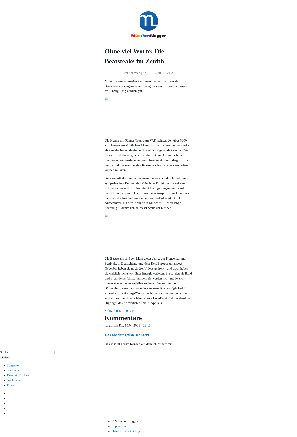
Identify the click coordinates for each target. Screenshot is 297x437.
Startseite (13, 365)
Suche (4, 352)
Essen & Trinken (18, 375)
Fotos (10, 385)
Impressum (119, 426)
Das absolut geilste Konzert (127, 335)
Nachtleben (14, 380)
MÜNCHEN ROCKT (119, 311)
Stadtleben (14, 370)
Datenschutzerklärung (126, 431)
